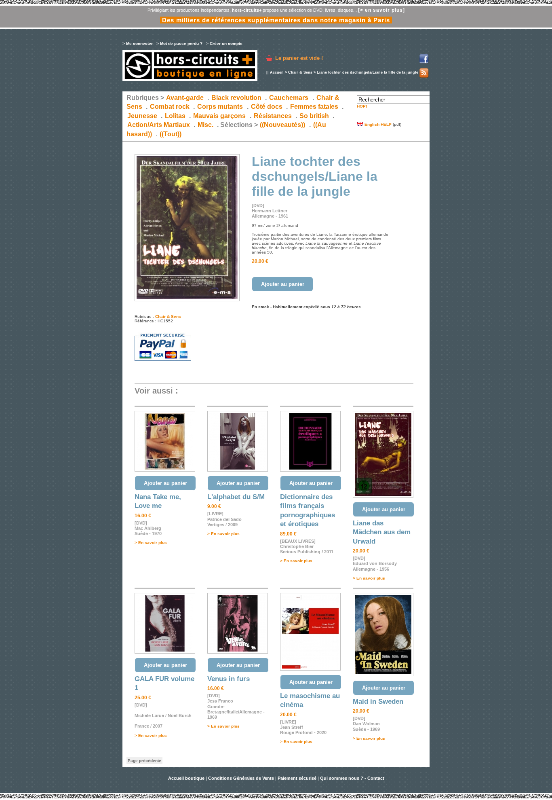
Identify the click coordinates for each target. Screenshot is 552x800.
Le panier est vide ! (299, 58)
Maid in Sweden (378, 701)
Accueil (277, 72)
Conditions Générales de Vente (241, 778)
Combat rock (170, 106)
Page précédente (144, 760)
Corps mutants (220, 106)
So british (314, 115)
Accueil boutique (187, 778)
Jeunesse (142, 115)
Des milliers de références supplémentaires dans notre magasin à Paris (276, 20)
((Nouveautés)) (282, 124)
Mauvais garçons (219, 115)
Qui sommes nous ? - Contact (352, 778)
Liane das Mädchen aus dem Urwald (382, 532)
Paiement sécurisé (297, 778)
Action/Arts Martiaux (158, 124)
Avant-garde (185, 97)
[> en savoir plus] (381, 10)
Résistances (273, 115)
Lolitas (175, 115)
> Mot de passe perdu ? (179, 43)
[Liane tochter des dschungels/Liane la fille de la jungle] (187, 300)
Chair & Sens (300, 72)
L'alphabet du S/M (236, 497)
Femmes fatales (314, 106)
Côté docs (266, 106)
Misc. (205, 124)
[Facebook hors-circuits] (424, 62)
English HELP (377, 124)
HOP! (362, 106)
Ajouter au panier (282, 284)
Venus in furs (228, 679)
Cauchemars (288, 97)
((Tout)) (170, 134)
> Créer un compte (224, 43)
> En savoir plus (151, 542)
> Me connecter (137, 43)
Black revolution (236, 97)
